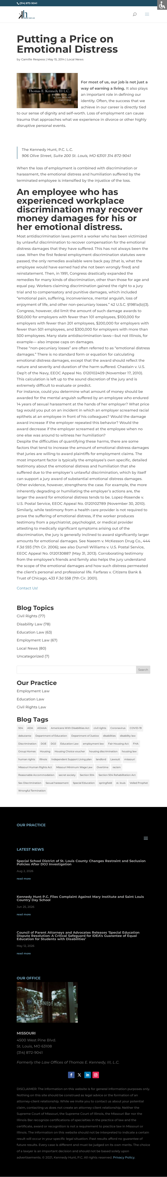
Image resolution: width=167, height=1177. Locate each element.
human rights (26, 759)
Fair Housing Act (118, 743)
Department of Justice (85, 735)
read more (24, 878)
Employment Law (33, 640)
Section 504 (87, 774)
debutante (24, 735)
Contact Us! (27, 588)
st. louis (120, 782)
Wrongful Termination (32, 790)
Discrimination (27, 743)
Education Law (30, 632)
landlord (101, 759)
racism (117, 767)
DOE (43, 743)
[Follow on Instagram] (95, 1075)
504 (20, 728)
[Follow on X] (79, 1075)
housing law (129, 751)
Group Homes (27, 751)
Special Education (84, 782)
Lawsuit (115, 759)
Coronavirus (117, 728)
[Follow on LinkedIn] (87, 1075)
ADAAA (42, 728)
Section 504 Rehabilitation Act (117, 774)
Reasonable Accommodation (36, 774)
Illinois (43, 759)
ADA (30, 728)
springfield (105, 782)
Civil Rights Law (31, 707)
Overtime (102, 767)
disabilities (109, 735)
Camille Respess (33, 59)
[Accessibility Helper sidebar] (162, 5)
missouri (129, 759)
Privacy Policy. (124, 1157)
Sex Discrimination (29, 782)
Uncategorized (30, 656)
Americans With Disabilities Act (70, 728)
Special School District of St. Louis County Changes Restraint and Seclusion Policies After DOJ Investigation (81, 862)
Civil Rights (27, 616)
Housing (45, 751)
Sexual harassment (57, 782)
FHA (135, 743)
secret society (67, 774)
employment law (93, 743)
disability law (128, 735)
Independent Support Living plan (71, 759)
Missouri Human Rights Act (35, 767)
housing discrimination (103, 751)
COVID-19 (136, 728)
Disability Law (29, 624)
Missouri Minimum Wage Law (74, 767)
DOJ (53, 743)
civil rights (100, 728)
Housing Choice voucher (70, 751)
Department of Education (51, 735)
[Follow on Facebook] (71, 1075)
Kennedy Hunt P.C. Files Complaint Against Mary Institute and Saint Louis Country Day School (80, 898)
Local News (75, 59)
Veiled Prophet (139, 782)
